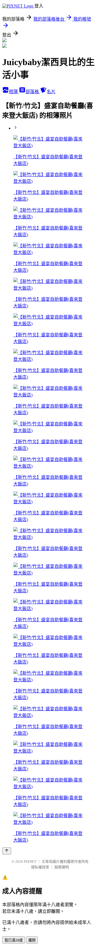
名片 (51, 91)
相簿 (14, 91)
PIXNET (30, 861)
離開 (32, 940)
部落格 (33, 91)
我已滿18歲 (13, 940)
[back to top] (6, 850)
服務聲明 (61, 867)
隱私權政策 (40, 867)
